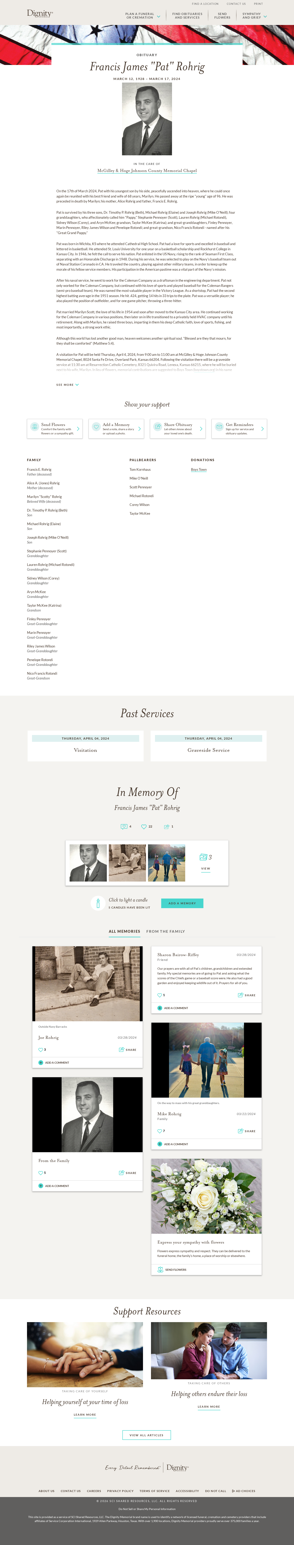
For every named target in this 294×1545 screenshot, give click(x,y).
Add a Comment (57, 1062)
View (206, 868)
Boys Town (199, 469)
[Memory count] (124, 826)
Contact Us (236, 3)
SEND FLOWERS (175, 1269)
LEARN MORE (85, 1414)
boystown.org (204, 370)
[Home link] (40, 14)
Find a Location (205, 3)
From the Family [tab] (165, 931)
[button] (142, 15)
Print (258, 3)
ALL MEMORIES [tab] (125, 931)
